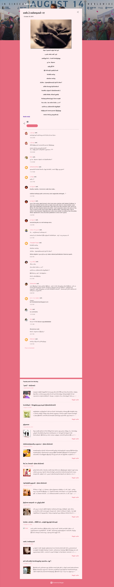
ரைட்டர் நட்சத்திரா (34, 298)
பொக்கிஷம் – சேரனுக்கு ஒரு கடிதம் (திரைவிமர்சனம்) (39, 405)
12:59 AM (32, 314)
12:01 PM (32, 181)
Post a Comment (29, 348)
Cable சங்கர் (29, 4)
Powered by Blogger (58, 582)
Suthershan (33, 283)
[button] (78, 12)
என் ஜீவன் (32, 186)
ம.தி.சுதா (32, 132)
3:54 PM (32, 215)
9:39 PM (32, 344)
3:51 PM (32, 196)
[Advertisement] (88, 34)
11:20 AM (32, 162)
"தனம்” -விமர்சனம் (29, 385)
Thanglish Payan (34, 242)
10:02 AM (32, 137)
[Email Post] (28, 122)
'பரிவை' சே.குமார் (34, 230)
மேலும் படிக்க (75, 399)
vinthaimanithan (34, 167)
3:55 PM (32, 225)
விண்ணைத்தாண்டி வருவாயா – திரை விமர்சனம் (38, 444)
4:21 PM (32, 334)
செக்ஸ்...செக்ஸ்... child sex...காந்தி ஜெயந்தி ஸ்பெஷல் (40, 522)
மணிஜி (32, 176)
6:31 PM (32, 238)
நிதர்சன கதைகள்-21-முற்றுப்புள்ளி (34, 502)
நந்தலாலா (26, 424)
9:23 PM (32, 304)
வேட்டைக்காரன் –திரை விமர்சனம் (33, 463)
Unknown (32, 339)
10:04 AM (32, 152)
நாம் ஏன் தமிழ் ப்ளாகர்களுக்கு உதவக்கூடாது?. (37, 561)
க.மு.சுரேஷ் (32, 261)
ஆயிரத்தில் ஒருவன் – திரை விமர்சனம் (35, 483)
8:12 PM (32, 278)
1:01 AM (32, 324)
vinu (31, 309)
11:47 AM (32, 172)
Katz (31, 157)
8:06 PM (32, 257)
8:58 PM (32, 293)
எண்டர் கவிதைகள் (32, 125)
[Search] (93, 4)
